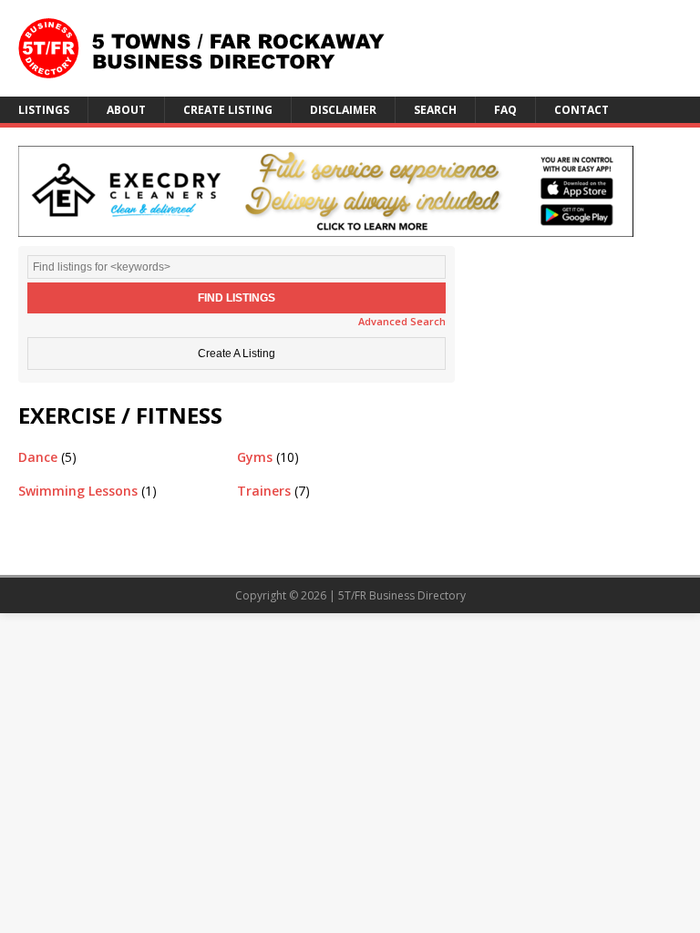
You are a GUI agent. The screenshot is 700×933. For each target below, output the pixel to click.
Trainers (264, 490)
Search (435, 110)
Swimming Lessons (78, 490)
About (126, 110)
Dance (37, 457)
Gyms (255, 457)
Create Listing (228, 110)
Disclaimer (343, 110)
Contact (581, 110)
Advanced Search (402, 321)
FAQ (505, 110)
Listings (43, 110)
